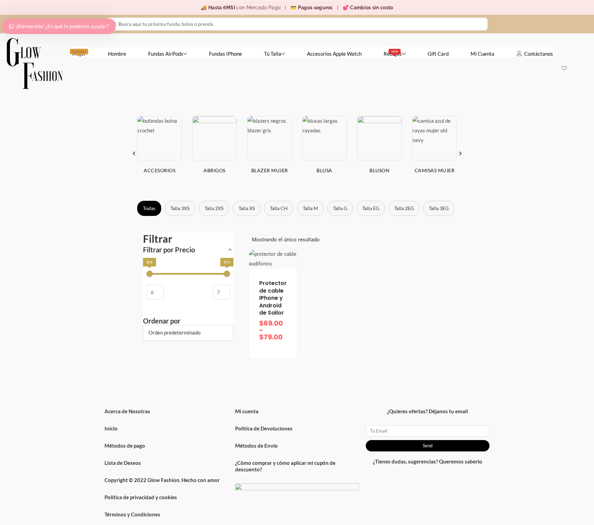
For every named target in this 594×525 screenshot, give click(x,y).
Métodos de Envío (256, 445)
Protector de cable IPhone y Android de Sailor (273, 298)
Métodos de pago (124, 445)
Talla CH (279, 208)
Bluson (379, 170)
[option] (159, 150)
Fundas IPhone (225, 54)
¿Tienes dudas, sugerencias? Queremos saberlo (427, 461)
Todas (149, 208)
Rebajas (393, 53)
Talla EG (370, 208)
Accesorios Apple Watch (334, 54)
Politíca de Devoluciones (264, 428)
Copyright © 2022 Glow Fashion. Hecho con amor (162, 480)
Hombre (117, 54)
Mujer (79, 53)
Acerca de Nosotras (127, 411)
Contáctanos (538, 54)
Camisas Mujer (435, 170)
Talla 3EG (439, 208)
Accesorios (159, 170)
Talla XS (247, 208)
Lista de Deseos (122, 463)
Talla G (340, 208)
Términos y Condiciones (132, 514)
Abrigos (215, 170)
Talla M (310, 208)
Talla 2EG (404, 208)
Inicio (111, 428)
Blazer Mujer (269, 170)
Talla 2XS (214, 208)
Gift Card (438, 54)
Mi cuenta (246, 411)
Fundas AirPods (165, 54)
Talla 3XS (179, 208)
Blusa (324, 170)
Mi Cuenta (482, 54)
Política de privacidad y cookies (140, 497)
